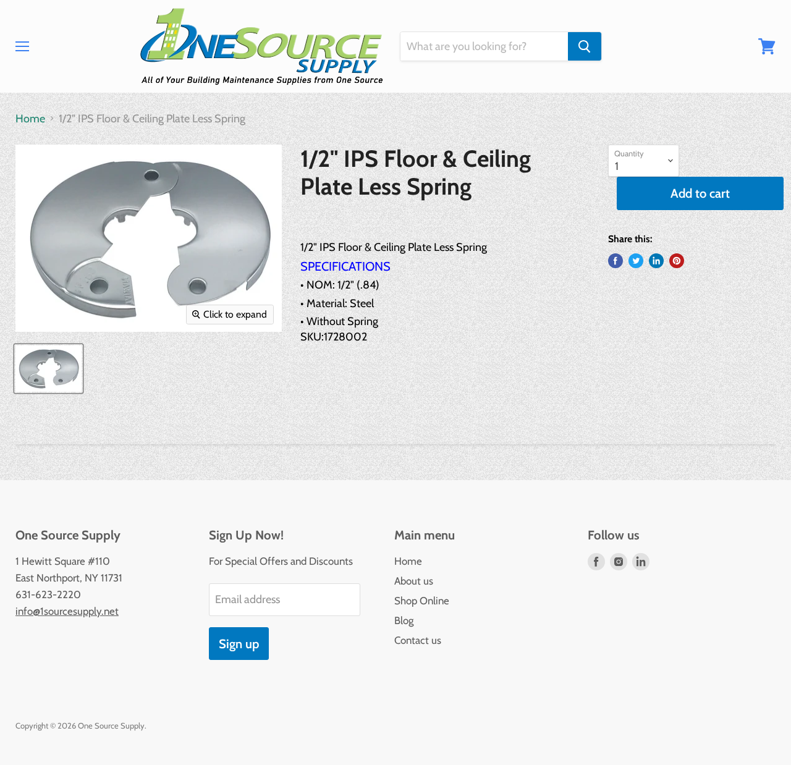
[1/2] (48, 368)
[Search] (584, 46)
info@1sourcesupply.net (67, 611)
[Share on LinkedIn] (656, 260)
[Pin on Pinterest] (676, 260)
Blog (403, 620)
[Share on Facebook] (615, 260)
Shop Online (421, 600)
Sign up (239, 643)
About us (413, 581)
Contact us (417, 640)
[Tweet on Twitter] (635, 260)
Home (30, 118)
